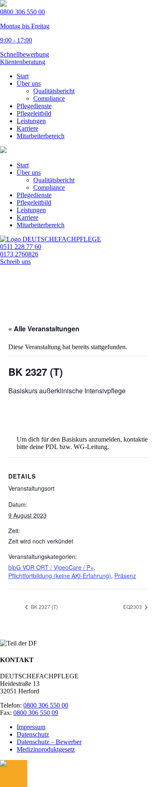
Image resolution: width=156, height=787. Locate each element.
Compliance (49, 98)
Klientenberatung (22, 61)
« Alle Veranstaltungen (43, 328)
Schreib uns (15, 261)
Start (23, 75)
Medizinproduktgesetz (46, 749)
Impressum (31, 726)
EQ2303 (133, 606)
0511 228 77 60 (20, 246)
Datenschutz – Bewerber (49, 741)
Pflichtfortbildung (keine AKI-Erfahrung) (59, 575)
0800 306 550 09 (35, 712)
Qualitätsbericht (53, 90)
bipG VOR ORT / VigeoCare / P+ (51, 567)
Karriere (27, 128)
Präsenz (125, 575)
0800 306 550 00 (45, 705)
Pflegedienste (34, 105)
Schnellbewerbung (24, 54)
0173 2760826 (19, 254)
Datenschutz (33, 734)
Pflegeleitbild (34, 113)
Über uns (29, 83)
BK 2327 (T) (44, 606)
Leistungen (31, 120)
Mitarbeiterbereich (40, 135)
